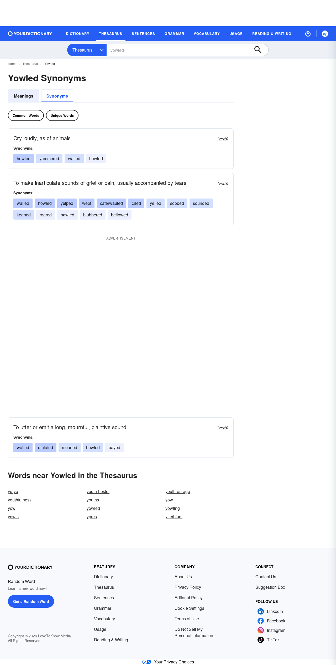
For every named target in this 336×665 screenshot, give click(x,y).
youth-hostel (98, 491)
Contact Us (265, 576)
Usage (100, 629)
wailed (74, 158)
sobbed (177, 203)
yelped (67, 203)
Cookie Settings (189, 608)
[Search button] (260, 50)
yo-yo (13, 491)
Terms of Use (187, 619)
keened (24, 215)
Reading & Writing (111, 640)
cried (136, 203)
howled (23, 158)
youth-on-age (177, 491)
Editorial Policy (189, 598)
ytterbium (173, 517)
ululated (45, 447)
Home (12, 63)
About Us (183, 576)
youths (93, 500)
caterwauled (111, 203)
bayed (114, 447)
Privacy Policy (188, 587)
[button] (308, 33)
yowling (172, 508)
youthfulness (20, 500)
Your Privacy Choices (174, 662)
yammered (49, 158)
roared (46, 215)
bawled (96, 158)
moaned (69, 447)
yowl (12, 508)
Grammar (102, 608)
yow (169, 500)
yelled (155, 203)
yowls (13, 517)
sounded (201, 203)
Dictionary (103, 576)
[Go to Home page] (30, 33)
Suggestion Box (270, 587)
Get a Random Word (31, 601)
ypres (92, 517)
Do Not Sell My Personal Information (194, 632)
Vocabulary (104, 619)
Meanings (23, 96)
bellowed (119, 215)
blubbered (92, 215)
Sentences (104, 598)
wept (86, 203)
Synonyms (57, 96)
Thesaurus (82, 50)
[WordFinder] (325, 33)
